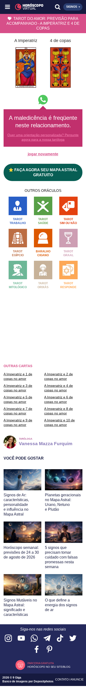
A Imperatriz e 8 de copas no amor (58, 411)
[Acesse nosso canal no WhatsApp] (34, 638)
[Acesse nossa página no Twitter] (73, 638)
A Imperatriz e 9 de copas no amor (18, 422)
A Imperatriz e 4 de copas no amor (58, 388)
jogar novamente (43, 154)
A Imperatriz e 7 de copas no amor (18, 411)
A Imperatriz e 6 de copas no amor (58, 399)
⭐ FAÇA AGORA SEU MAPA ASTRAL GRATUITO (43, 172)
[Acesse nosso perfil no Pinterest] (49, 649)
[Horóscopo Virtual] (25, 7)
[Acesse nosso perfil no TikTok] (60, 638)
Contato (62, 679)
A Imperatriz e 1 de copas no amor (18, 376)
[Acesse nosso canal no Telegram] (47, 638)
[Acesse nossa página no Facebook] (36, 649)
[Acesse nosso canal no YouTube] (21, 638)
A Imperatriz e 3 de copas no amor (18, 388)
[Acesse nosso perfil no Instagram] (8, 638)
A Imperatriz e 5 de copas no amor (18, 399)
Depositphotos (44, 681)
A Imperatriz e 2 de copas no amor (58, 376)
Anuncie (77, 679)
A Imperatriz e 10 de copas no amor (59, 422)
